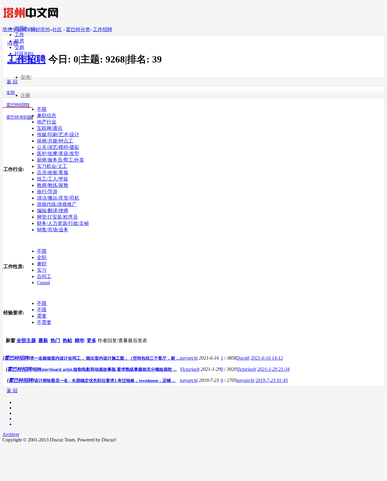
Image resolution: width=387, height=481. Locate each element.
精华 (79, 340)
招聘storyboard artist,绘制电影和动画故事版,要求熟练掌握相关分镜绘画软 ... (105, 369)
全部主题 (26, 340)
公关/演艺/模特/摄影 (58, 147)
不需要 (44, 322)
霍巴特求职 (19, 117)
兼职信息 (46, 115)
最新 (43, 340)
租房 (19, 40)
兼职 (42, 263)
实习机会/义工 (52, 166)
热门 (55, 340)
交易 (19, 47)
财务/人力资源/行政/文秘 (63, 223)
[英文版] (200, 419)
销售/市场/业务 (52, 229)
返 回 (12, 390)
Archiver (10, 434)
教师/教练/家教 (52, 185)
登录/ (26, 77)
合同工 (44, 276)
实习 (42, 270)
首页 (25, 28)
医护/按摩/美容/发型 (58, 153)
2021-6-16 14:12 (267, 358)
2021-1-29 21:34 (273, 369)
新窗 (10, 340)
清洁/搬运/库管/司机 (58, 197)
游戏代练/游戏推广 (57, 204)
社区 (24, 53)
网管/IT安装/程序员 (57, 217)
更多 (91, 340)
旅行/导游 (47, 191)
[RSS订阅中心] (200, 424)
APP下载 (24, 60)
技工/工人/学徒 (52, 178)
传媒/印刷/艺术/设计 (58, 134)
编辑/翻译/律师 (52, 210)
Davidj (242, 358)
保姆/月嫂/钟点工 (55, 140)
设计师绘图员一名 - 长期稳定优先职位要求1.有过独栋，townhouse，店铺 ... (105, 380)
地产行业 (46, 121)
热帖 (67, 340)
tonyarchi (189, 358)
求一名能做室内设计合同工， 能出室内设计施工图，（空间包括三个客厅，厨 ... (105, 358)
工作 (19, 34)
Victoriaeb (190, 369)
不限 (42, 109)
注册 (25, 95)
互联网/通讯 (49, 128)
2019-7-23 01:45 (271, 380)
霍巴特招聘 (17, 105)
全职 (42, 257)
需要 (42, 316)
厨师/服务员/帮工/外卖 (60, 159)
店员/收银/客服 (52, 172)
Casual (43, 282)
